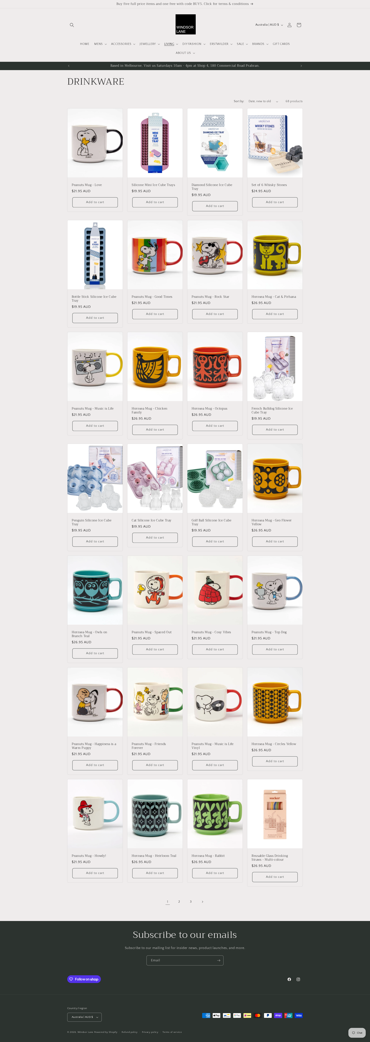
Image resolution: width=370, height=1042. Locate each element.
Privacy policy (150, 1032)
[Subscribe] (218, 960)
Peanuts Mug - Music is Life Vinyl (213, 746)
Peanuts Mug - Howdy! (89, 856)
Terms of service (172, 1032)
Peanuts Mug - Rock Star (210, 297)
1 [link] (167, 902)
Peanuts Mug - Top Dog (269, 632)
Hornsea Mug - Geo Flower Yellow (272, 522)
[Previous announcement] (68, 66)
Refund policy (130, 1032)
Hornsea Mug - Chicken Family (149, 411)
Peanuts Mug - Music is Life (93, 409)
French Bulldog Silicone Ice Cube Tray (272, 411)
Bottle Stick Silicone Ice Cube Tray (94, 299)
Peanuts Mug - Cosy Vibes (211, 632)
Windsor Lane (85, 1032)
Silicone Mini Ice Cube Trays (153, 185)
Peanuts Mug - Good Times (152, 297)
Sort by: (239, 101)
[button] (72, 25)
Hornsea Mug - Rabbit (208, 856)
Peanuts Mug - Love (87, 185)
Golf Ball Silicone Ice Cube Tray (211, 522)
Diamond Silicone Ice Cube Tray (212, 187)
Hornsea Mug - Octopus (209, 409)
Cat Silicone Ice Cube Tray (152, 520)
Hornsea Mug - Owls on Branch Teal (89, 634)
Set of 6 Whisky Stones (269, 185)
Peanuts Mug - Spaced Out (152, 632)
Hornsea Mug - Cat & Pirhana (274, 297)
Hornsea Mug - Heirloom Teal (154, 856)
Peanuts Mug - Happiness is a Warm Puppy (94, 746)
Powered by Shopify (106, 1032)
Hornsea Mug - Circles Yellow (274, 744)
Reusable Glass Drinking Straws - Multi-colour (270, 858)
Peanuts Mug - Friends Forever (149, 746)
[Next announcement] (301, 66)
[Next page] (202, 901)
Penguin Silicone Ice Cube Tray (92, 522)
